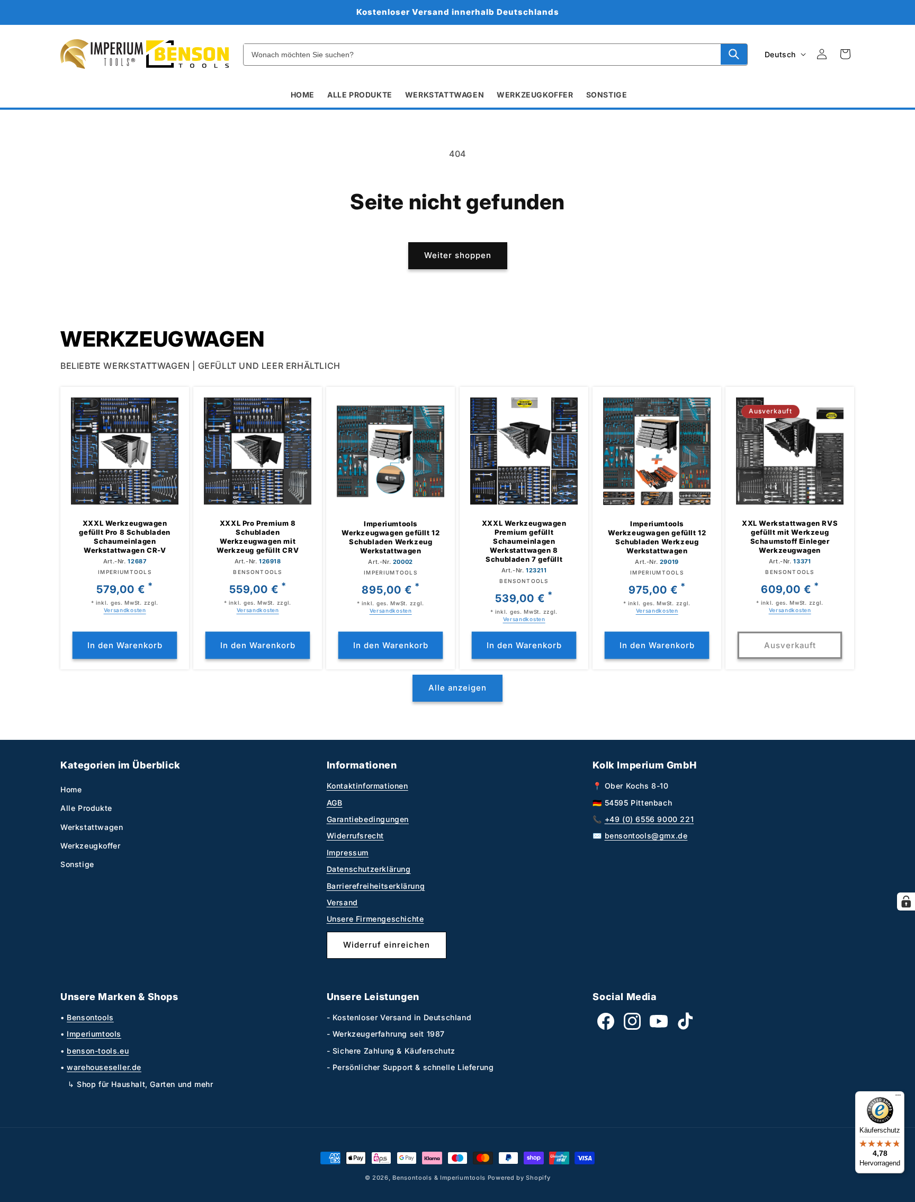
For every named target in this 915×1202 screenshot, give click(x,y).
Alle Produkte (86, 807)
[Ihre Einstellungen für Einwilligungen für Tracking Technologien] (906, 901)
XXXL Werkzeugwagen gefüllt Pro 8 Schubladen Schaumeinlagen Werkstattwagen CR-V (124, 536)
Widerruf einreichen (386, 945)
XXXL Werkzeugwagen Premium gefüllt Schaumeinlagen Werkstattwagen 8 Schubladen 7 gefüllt (523, 541)
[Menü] (898, 1097)
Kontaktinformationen (367, 785)
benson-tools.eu (98, 1050)
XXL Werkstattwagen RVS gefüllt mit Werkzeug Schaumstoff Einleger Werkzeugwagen (790, 536)
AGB (335, 802)
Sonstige (77, 864)
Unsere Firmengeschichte (375, 918)
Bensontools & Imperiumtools (439, 1177)
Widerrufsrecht (355, 835)
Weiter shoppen (457, 255)
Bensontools (90, 1017)
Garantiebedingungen (368, 819)
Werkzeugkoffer (90, 845)
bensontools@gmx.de (646, 835)
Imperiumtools (94, 1033)
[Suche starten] (734, 54)
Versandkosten (125, 610)
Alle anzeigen (457, 688)
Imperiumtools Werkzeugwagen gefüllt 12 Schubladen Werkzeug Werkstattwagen (390, 537)
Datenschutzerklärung (369, 868)
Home (71, 789)
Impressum (348, 852)
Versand (342, 902)
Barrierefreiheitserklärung (376, 885)
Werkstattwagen (91, 827)
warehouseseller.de (104, 1067)
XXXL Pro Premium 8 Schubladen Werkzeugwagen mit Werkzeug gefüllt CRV (258, 536)
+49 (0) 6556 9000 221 (649, 819)
